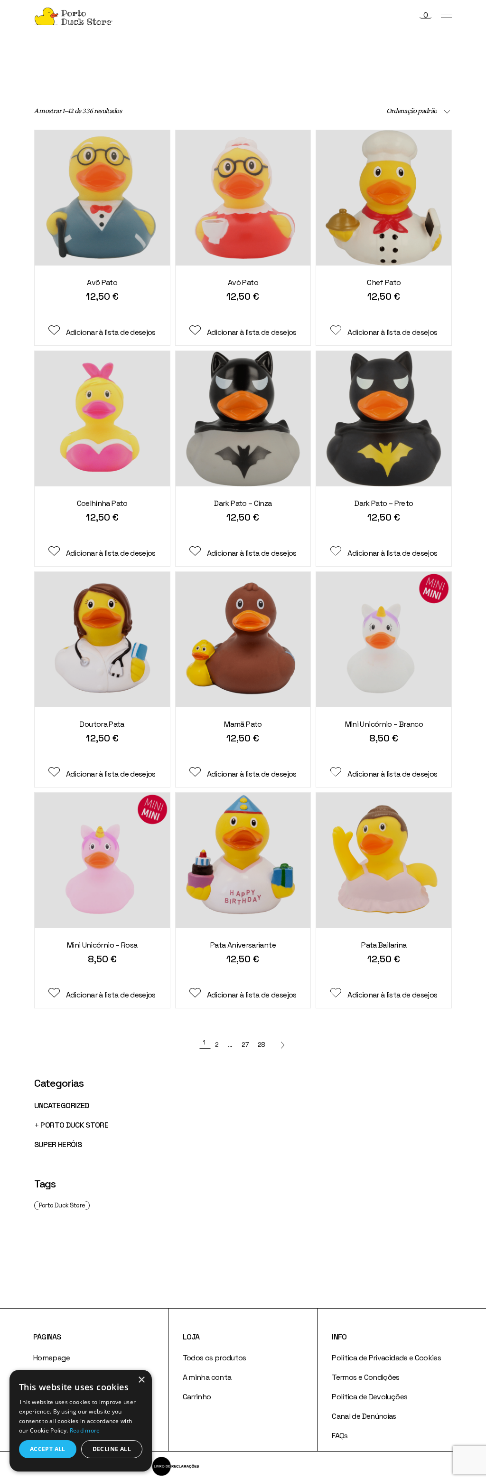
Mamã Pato (243, 724)
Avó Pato (243, 282)
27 (245, 1045)
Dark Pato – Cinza (242, 503)
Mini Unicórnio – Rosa (102, 945)
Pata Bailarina (383, 945)
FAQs (339, 1436)
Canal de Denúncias (364, 1416)
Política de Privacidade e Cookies (386, 1358)
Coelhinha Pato (102, 503)
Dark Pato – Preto (384, 503)
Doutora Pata (102, 724)
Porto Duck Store (62, 1205)
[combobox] (385, 111)
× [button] (141, 1380)
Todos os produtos (214, 1358)
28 (261, 1045)
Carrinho (197, 1397)
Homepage (51, 1358)
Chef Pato (384, 282)
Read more (85, 1430)
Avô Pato (102, 282)
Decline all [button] (112, 1449)
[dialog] (80, 1421)
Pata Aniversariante (243, 945)
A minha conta (207, 1377)
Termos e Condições (365, 1377)
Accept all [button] (47, 1449)
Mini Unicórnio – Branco (384, 724)
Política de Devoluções (369, 1397)
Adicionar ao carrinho (101, 312)
